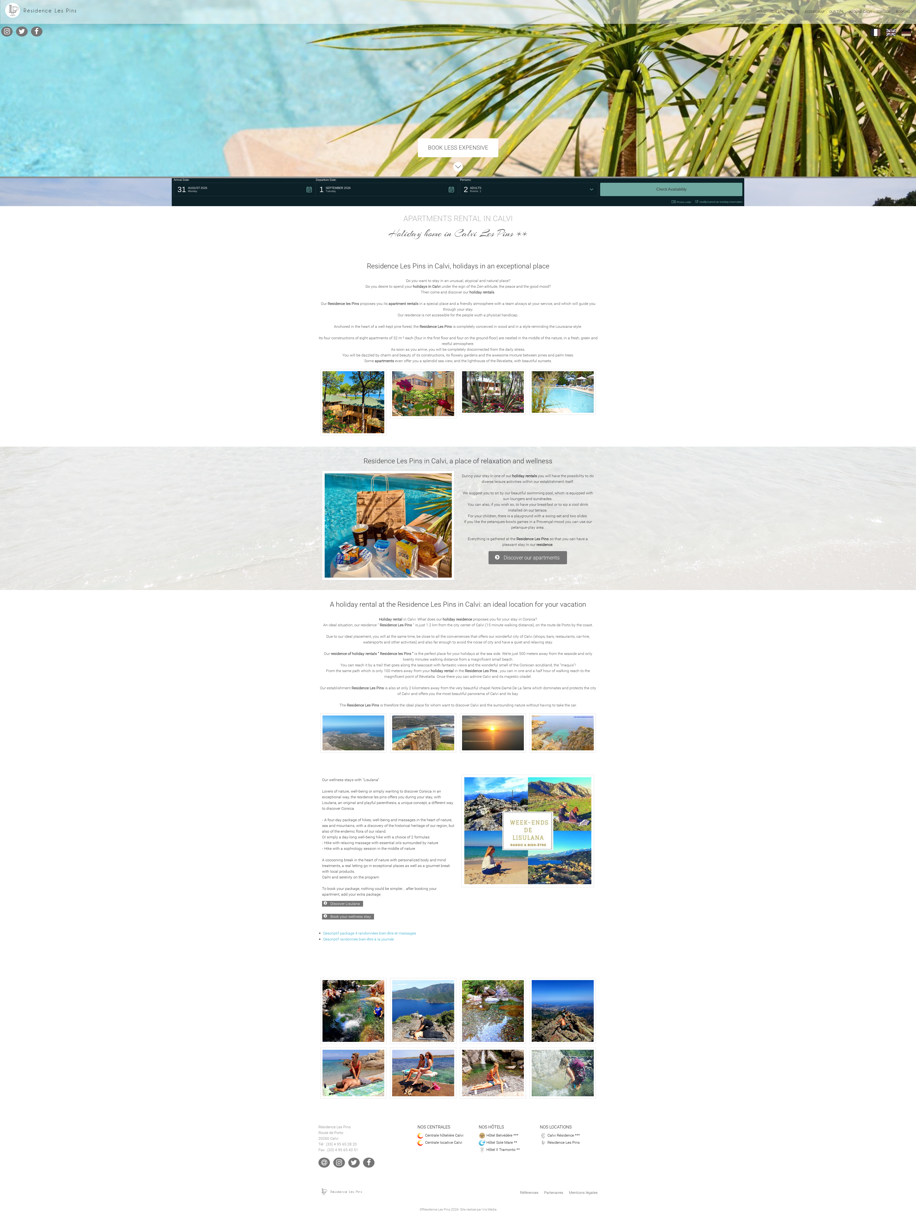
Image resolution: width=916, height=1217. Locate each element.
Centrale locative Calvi (443, 1142)
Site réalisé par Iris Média (478, 1209)
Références (529, 1192)
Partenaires (553, 1192)
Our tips (836, 12)
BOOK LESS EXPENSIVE (458, 147)
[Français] (875, 32)
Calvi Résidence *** (563, 1135)
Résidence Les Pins (563, 1142)
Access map (815, 12)
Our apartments (785, 12)
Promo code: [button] (684, 202)
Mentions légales (583, 1192)
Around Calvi (860, 12)
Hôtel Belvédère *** (502, 1135)
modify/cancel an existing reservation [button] (720, 201)
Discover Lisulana (345, 903)
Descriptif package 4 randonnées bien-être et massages (369, 933)
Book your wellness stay (350, 916)
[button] (245, 189)
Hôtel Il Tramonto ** (503, 1149)
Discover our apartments (532, 557)
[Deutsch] (906, 32)
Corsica (883, 12)
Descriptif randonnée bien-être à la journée (358, 939)
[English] (891, 32)
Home (761, 12)
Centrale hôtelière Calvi (444, 1135)
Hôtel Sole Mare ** (501, 1142)
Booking (903, 12)
